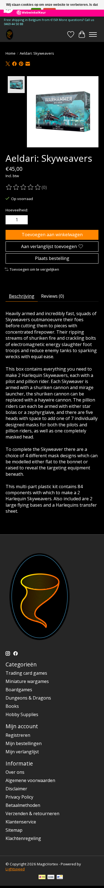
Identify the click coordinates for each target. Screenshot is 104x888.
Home (11, 53)
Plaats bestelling (52, 258)
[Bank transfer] (51, 877)
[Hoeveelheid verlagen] (10, 220)
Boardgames (19, 690)
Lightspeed (15, 868)
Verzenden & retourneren (32, 813)
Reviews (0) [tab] (52, 296)
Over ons (15, 772)
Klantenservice (21, 822)
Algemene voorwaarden (30, 780)
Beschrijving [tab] (21, 296)
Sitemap (14, 830)
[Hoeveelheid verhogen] (22, 220)
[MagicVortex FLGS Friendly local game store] (10, 34)
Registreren (18, 735)
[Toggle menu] (92, 34)
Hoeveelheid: (17, 210)
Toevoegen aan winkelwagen (52, 235)
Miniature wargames (27, 681)
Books (12, 706)
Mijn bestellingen (24, 743)
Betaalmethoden (23, 805)
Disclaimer (16, 789)
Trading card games (26, 673)
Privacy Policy (19, 797)
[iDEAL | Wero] (42, 877)
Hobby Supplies (22, 714)
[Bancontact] (59, 877)
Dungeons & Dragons (28, 698)
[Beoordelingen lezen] (24, 187)
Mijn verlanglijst (22, 752)
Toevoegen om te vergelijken (34, 269)
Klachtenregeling (23, 838)
